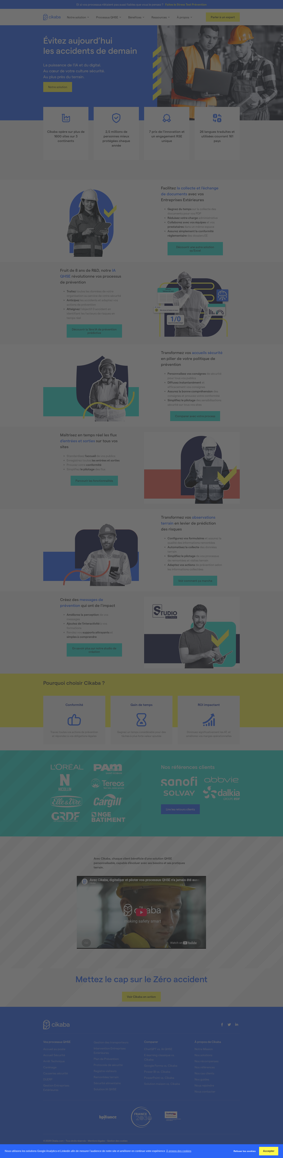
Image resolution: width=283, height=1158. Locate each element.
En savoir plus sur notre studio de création (94, 649)
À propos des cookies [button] (178, 1151)
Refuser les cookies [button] (245, 1151)
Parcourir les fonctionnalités (94, 480)
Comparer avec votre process (195, 416)
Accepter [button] (268, 1151)
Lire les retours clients (180, 809)
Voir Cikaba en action (141, 996)
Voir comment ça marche (195, 580)
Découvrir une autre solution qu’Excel (195, 248)
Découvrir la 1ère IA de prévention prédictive (94, 330)
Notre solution (57, 87)
